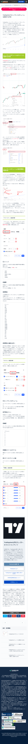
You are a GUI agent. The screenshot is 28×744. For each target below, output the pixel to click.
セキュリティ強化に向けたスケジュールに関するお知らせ (14, 9)
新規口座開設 (21, 1)
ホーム (2, 5)
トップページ (14, 1)
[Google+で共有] (14, 616)
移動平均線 (5, 224)
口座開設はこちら (14, 582)
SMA (13, 267)
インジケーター (15, 138)
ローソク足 (9, 67)
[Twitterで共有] (5, 616)
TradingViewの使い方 (9, 5)
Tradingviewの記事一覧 (14, 564)
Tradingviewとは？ (14, 568)
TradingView (5, 60)
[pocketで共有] (23, 616)
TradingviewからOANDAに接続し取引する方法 (14, 573)
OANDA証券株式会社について (14, 577)
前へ (5, 622)
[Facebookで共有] (9, 616)
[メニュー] (26, 1)
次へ (22, 622)
